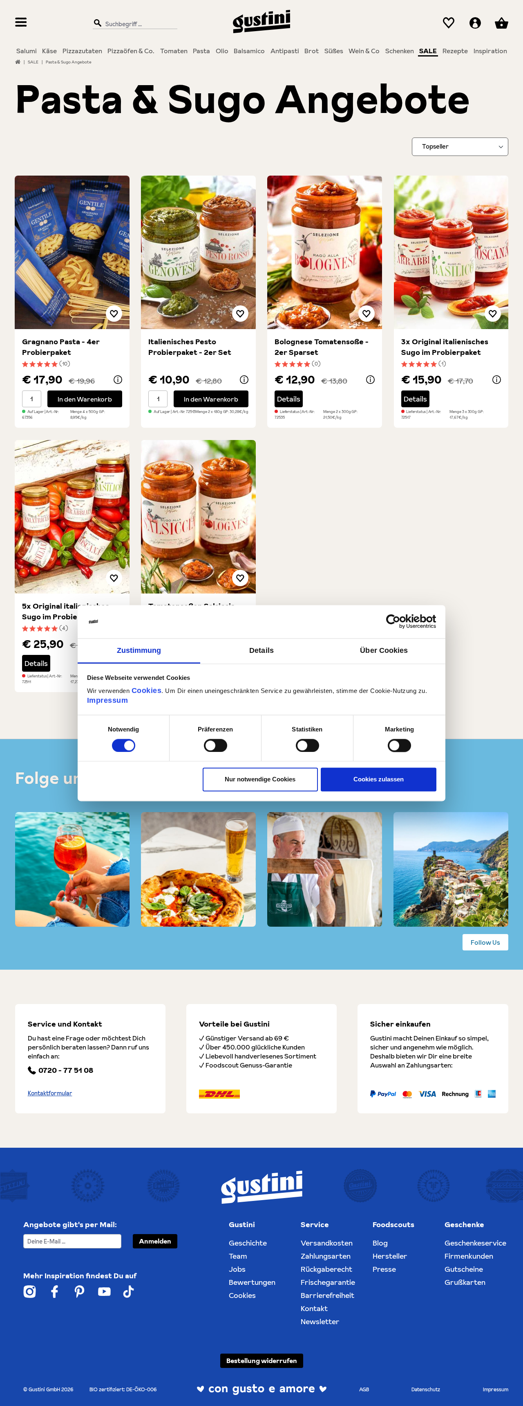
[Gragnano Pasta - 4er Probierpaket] (72, 252)
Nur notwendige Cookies (260, 779)
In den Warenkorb (85, 399)
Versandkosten (327, 1243)
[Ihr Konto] (475, 23)
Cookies (147, 690)
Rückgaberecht (326, 1269)
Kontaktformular (50, 1093)
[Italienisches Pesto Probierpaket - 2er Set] (198, 252)
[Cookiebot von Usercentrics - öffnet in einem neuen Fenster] (400, 621)
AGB (364, 1389)
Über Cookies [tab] (384, 650)
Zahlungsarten (326, 1256)
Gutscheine (464, 1269)
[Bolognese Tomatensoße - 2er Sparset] (324, 252)
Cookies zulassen (378, 779)
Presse (384, 1269)
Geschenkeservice (475, 1243)
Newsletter (320, 1321)
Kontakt (314, 1308)
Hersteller (390, 1256)
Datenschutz (425, 1389)
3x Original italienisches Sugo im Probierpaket (444, 346)
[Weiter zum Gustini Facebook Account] (54, 1291)
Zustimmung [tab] (139, 650)
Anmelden (155, 1241)
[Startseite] (17, 62)
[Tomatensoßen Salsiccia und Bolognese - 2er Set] (198, 517)
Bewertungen (252, 1282)
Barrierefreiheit (327, 1295)
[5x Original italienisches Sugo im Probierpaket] (72, 517)
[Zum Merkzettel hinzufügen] (114, 313)
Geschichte (248, 1243)
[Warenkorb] (501, 23)
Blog (380, 1243)
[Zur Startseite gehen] (261, 21)
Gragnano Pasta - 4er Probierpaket (61, 346)
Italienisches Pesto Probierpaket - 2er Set (189, 346)
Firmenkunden (469, 1256)
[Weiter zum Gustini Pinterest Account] (79, 1291)
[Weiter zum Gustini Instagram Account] (29, 1291)
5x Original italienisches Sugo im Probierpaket (65, 611)
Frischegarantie (328, 1282)
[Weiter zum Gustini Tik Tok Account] (128, 1291)
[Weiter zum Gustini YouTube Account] (104, 1291)
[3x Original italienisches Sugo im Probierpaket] (451, 252)
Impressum (107, 700)
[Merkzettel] (449, 23)
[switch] (215, 745)
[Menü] (21, 23)
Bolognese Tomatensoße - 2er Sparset (322, 346)
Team (238, 1256)
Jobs (237, 1269)
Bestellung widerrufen (261, 1360)
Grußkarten (465, 1282)
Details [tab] (261, 650)
